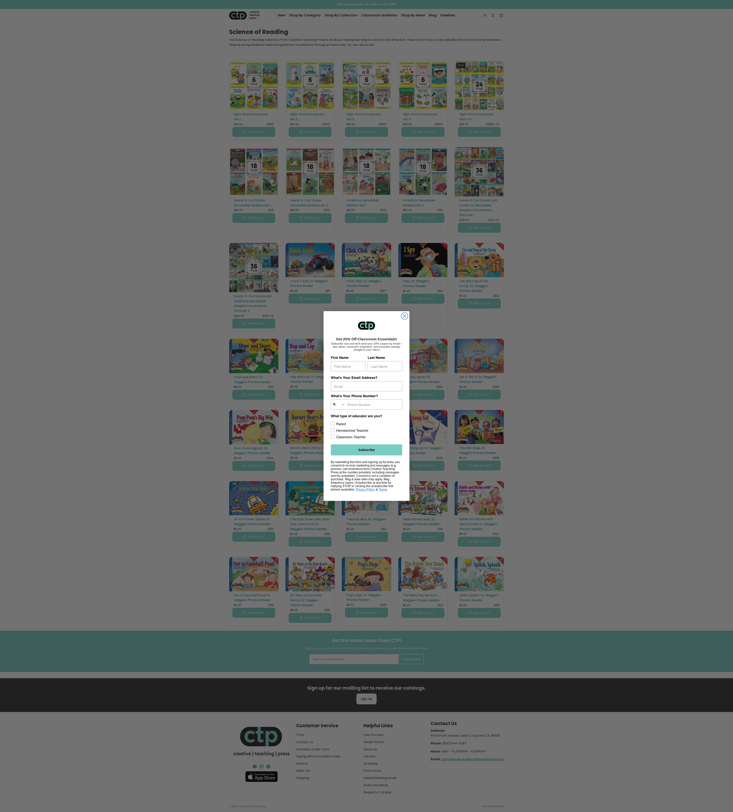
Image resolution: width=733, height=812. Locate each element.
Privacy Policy (365, 489)
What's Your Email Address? (354, 377)
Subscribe (366, 450)
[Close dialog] (404, 316)
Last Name (376, 357)
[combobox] (338, 404)
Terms (383, 489)
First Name (340, 357)
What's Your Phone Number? (354, 395)
